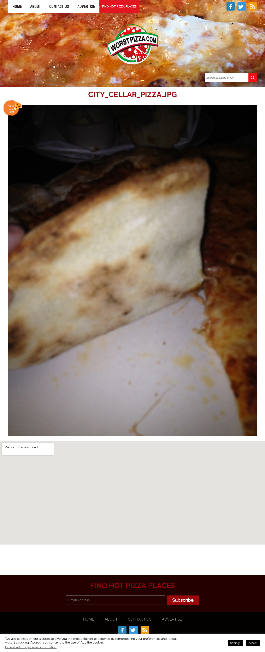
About (35, 6)
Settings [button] (235, 643)
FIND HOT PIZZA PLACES (119, 6)
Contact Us (59, 6)
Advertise (86, 6)
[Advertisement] (132, 555)
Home (17, 6)
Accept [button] (252, 643)
